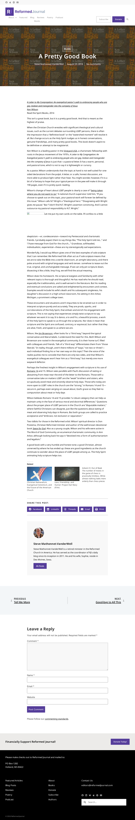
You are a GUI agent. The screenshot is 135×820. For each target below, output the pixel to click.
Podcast (59, 17)
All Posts (40, 566)
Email (30, 686)
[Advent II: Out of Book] (96, 475)
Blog (32, 17)
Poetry (50, 17)
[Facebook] (6, 2)
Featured (23, 17)
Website (31, 697)
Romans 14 (32, 371)
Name (31, 675)
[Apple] (10, 2)
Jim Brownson (46, 333)
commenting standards (56, 718)
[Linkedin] (86, 795)
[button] (127, 19)
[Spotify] (14, 2)
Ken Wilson (32, 109)
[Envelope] (17, 2)
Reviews (40, 17)
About (11, 17)
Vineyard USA (70, 150)
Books (37, 21)
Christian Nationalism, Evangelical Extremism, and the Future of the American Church (39, 486)
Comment (32, 641)
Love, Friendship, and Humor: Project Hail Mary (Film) (66, 485)
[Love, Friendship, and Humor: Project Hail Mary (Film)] (67, 474)
